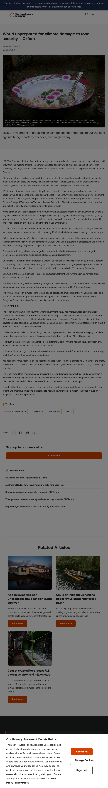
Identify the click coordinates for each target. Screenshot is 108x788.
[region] (54, 761)
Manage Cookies (81, 761)
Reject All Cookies (82, 770)
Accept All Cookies (82, 751)
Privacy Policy (21, 782)
